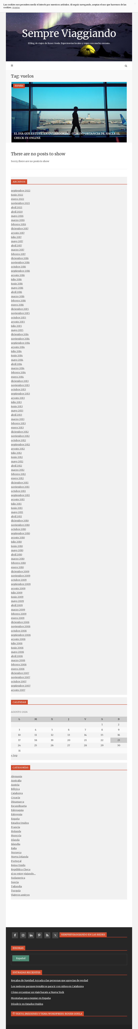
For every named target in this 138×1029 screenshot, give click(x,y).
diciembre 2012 (20, 431)
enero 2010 (17, 567)
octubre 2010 (18, 529)
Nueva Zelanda (19, 856)
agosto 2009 (18, 588)
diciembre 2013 (20, 381)
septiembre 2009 (21, 584)
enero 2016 (17, 304)
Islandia (15, 844)
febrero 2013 (18, 423)
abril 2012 (16, 465)
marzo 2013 (17, 419)
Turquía (16, 890)
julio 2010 (16, 541)
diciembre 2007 (20, 673)
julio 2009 (16, 592)
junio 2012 (17, 457)
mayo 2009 (17, 601)
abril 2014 (16, 364)
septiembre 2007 (20, 685)
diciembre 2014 (20, 334)
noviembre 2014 (20, 338)
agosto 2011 (18, 499)
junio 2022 (17, 194)
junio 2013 (17, 406)
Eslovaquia (17, 810)
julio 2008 (16, 643)
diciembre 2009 (20, 571)
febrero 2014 (18, 372)
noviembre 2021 (20, 203)
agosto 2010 (18, 537)
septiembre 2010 (20, 533)
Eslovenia (16, 814)
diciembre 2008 (20, 622)
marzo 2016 (17, 296)
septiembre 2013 (20, 393)
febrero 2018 (18, 224)
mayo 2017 (17, 241)
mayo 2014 (17, 359)
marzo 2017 (17, 249)
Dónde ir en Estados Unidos (27, 1003)
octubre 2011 (18, 491)
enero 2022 (17, 199)
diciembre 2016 (20, 258)
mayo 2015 (17, 330)
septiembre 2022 (20, 190)
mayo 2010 (17, 550)
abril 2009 (17, 605)
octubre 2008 (19, 630)
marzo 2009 (18, 609)
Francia (15, 827)
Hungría (16, 835)
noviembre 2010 (20, 525)
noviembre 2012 (20, 435)
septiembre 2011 (20, 495)
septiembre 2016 (20, 270)
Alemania (16, 776)
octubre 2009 (19, 579)
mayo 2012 (17, 461)
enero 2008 (17, 668)
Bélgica (15, 789)
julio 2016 (16, 279)
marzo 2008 (18, 660)
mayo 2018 (17, 215)
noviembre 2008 (20, 626)
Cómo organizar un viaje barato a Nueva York (37, 992)
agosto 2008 (18, 639)
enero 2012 (17, 478)
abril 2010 (16, 554)
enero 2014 (17, 376)
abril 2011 (16, 516)
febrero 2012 (18, 474)
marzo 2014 (17, 368)
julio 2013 (16, 402)
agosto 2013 (18, 398)
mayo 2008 (17, 651)
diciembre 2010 (20, 520)
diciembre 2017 (19, 228)
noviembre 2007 (20, 677)
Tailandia (16, 886)
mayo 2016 (17, 287)
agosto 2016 (18, 275)
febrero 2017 (18, 254)
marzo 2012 (17, 469)
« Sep (14, 755)
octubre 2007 (18, 681)
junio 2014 (17, 355)
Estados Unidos (20, 822)
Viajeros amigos (20, 894)
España (19, 85)
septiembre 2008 (21, 635)
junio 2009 (17, 596)
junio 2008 (17, 647)
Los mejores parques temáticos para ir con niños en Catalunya (47, 986)
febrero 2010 (18, 562)
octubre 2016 (18, 266)
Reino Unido (18, 865)
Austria (15, 784)
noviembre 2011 (20, 486)
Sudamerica (18, 877)
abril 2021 (16, 207)
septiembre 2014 (20, 342)
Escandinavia (19, 805)
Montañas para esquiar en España (31, 998)
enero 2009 (17, 618)
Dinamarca (17, 801)
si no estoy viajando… (23, 873)
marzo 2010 (17, 558)
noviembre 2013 (20, 385)
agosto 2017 (18, 232)
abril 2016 (16, 292)
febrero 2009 (18, 613)
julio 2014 (16, 351)
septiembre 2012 (20, 444)
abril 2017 (16, 245)
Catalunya (17, 793)
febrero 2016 (18, 300)
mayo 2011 (17, 512)
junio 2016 (17, 283)
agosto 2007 (18, 690)
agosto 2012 (18, 448)
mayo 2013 (17, 410)
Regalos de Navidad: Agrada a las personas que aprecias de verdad (49, 980)
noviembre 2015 (20, 313)
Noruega (16, 852)
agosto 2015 (18, 321)
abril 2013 (16, 414)
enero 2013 (17, 427)
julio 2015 (16, 325)
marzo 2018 (18, 220)
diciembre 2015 (20, 309)
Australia (16, 780)
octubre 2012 (18, 440)
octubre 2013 (18, 389)
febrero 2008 (18, 664)
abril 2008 (17, 656)
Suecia (15, 882)
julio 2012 (16, 452)
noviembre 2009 (20, 575)
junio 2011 (17, 508)
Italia (14, 848)
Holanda (16, 831)
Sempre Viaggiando (69, 36)
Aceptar (16, 7)
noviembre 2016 (20, 262)
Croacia (15, 797)
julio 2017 (16, 237)
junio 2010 (17, 546)
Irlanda (15, 839)
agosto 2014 (18, 347)
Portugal (16, 861)
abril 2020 (17, 211)
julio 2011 (16, 503)
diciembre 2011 (19, 482)
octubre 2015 (18, 317)
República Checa (20, 869)
